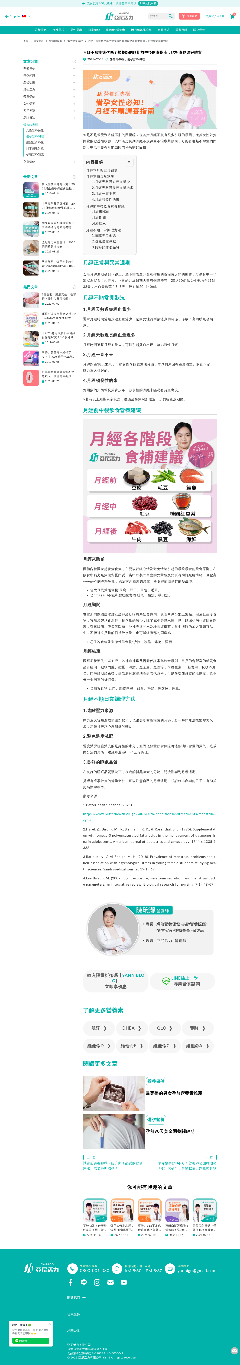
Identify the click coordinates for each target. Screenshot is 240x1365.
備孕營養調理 (75, 41)
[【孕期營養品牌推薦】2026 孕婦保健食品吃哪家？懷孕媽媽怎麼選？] (31, 209)
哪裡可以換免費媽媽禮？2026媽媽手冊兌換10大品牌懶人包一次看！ (59, 316)
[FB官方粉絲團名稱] (70, 1282)
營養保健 (156, 1081)
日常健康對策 (35, 148)
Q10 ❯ (165, 1028)
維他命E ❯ (132, 1046)
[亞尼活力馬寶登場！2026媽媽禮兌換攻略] (31, 248)
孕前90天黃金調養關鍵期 (170, 1131)
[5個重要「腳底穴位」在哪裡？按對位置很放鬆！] (31, 300)
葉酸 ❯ (198, 1028)
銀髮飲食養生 (35, 142)
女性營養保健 (35, 130)
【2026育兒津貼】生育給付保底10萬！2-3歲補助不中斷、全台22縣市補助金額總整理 (58, 336)
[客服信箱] (110, 1282)
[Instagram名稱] (97, 1282)
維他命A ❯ (197, 1046)
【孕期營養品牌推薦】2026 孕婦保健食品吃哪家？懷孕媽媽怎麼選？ (59, 206)
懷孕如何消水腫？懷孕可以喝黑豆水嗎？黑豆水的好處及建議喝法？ (122, 1228)
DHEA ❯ (132, 1028)
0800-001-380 (94, 1271)
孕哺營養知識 (35, 154)
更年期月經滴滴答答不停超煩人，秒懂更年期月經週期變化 (58, 374)
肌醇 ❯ (99, 1028)
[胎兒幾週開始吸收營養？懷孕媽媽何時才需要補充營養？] (31, 229)
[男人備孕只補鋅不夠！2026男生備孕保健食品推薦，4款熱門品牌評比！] (31, 190)
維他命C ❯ (164, 1046)
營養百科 (39, 41)
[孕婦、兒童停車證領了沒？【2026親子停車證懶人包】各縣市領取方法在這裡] (31, 358)
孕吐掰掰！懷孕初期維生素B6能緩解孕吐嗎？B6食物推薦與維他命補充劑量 (59, 264)
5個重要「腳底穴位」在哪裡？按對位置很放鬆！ (59, 296)
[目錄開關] (129, 162)
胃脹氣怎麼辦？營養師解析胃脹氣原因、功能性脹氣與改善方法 (204, 1228)
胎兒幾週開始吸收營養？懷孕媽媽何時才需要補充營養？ (58, 225)
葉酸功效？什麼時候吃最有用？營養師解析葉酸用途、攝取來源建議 (95, 1228)
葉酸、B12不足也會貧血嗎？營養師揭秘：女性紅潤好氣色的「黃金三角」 (149, 1228)
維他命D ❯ (99, 1046)
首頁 (26, 41)
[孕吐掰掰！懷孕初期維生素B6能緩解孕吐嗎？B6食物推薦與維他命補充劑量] (31, 268)
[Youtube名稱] (124, 1282)
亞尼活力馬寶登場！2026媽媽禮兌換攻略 (58, 244)
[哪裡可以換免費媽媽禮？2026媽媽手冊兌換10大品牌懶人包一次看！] (31, 320)
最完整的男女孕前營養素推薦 (174, 1093)
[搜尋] (170, 16)
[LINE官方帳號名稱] (84, 1282)
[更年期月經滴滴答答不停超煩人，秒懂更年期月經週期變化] (31, 378)
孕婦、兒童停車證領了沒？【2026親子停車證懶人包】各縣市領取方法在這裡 (58, 355)
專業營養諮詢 (187, 981)
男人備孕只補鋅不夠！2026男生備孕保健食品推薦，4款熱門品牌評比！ (58, 187)
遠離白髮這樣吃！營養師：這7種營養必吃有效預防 (177, 1228)
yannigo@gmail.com (197, 1271)
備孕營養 (156, 1120)
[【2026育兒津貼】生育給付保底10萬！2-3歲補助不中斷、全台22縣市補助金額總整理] (31, 339)
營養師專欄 (55, 41)
